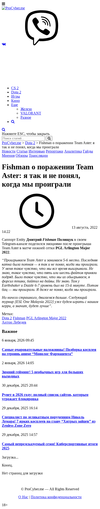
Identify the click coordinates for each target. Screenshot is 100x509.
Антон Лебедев (14, 322)
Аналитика (73, 151)
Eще (14, 105)
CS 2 (15, 88)
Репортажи (54, 151)
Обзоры (22, 155)
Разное (25, 117)
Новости (9, 151)
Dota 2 (16, 92)
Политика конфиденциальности (56, 497)
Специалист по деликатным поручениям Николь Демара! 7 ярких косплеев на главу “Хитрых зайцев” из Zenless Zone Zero (48, 421)
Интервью (37, 151)
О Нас (23, 497)
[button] (4, 44)
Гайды (88, 151)
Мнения (8, 155)
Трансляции (38, 155)
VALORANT (30, 113)
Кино (15, 101)
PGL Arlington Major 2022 (46, 318)
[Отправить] (49, 138)
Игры (15, 96)
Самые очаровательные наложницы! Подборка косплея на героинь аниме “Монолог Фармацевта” (49, 352)
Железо (26, 109)
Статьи (22, 151)
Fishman (19, 318)
